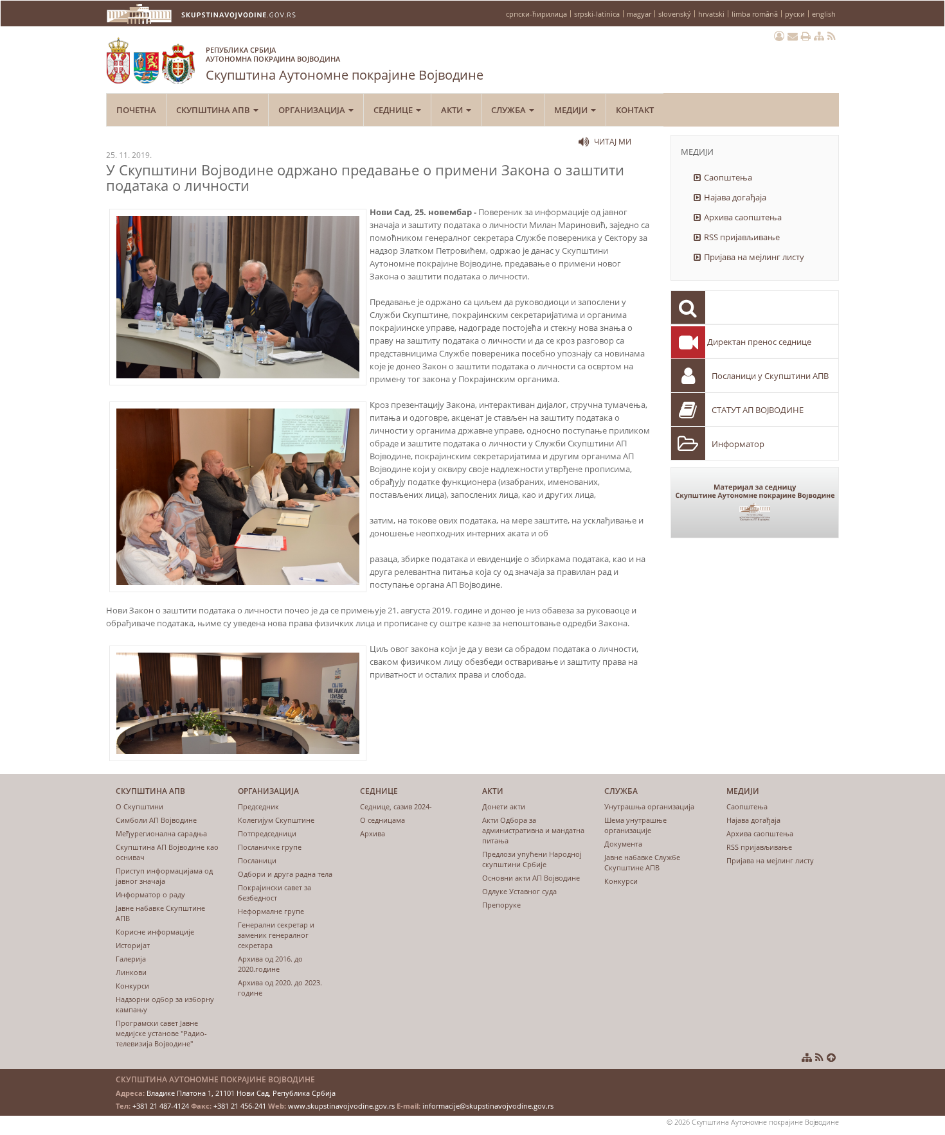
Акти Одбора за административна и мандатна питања (533, 830)
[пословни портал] (779, 36)
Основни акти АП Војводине (531, 878)
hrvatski (711, 14)
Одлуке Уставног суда (519, 891)
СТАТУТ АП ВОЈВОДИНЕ (758, 410)
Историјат (133, 945)
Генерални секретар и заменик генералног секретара (276, 935)
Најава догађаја (735, 197)
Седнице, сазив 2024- (396, 806)
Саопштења (728, 177)
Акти (453, 110)
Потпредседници (267, 833)
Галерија (131, 958)
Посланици (257, 860)
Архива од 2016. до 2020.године (270, 964)
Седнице (394, 110)
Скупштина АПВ (214, 110)
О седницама (382, 820)
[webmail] (793, 36)
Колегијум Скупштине (276, 820)
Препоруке (501, 905)
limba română (755, 14)
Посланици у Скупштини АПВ (770, 376)
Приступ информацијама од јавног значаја (164, 876)
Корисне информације (155, 932)
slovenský (674, 14)
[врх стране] (831, 1057)
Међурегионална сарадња (161, 833)
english (824, 14)
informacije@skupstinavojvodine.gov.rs (488, 1106)
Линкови (131, 972)
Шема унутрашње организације (635, 825)
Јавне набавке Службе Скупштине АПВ (642, 862)
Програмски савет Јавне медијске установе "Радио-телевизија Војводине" (161, 1033)
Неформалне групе (271, 911)
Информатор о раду (150, 894)
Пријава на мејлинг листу (754, 257)
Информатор (738, 444)
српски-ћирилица (536, 14)
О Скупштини (139, 806)
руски (795, 14)
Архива (372, 833)
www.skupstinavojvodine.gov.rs (341, 1106)
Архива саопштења (743, 217)
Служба (509, 110)
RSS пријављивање (742, 237)
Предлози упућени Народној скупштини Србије (532, 859)
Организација (312, 110)
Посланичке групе (270, 847)
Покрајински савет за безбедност (274, 892)
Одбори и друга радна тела (285, 874)
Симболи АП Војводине (156, 820)
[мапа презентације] (819, 36)
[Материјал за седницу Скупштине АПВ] (755, 503)
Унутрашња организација (649, 806)
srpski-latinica (597, 14)
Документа (623, 844)
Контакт (635, 110)
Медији (572, 110)
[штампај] (806, 36)
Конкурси (132, 985)
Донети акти (503, 806)
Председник (258, 806)
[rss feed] (831, 36)
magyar (639, 14)
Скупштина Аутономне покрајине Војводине (344, 64)
